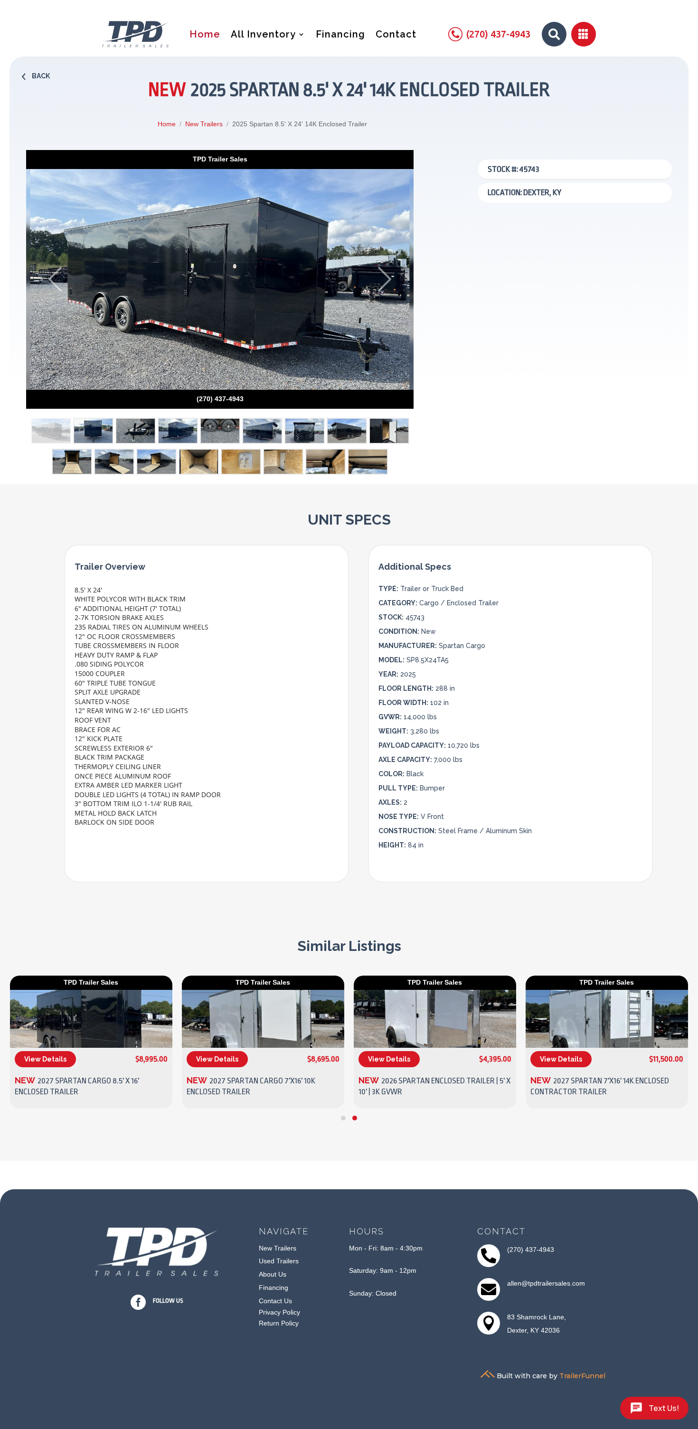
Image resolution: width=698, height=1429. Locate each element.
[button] (343, 1118)
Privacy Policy (279, 1312)
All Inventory (263, 35)
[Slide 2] (93, 431)
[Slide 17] (368, 462)
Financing (340, 35)
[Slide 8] (347, 431)
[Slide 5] (220, 431)
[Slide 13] (199, 462)
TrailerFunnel (582, 1375)
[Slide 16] (325, 462)
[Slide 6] (262, 431)
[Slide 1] (51, 431)
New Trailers (204, 124)
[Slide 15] (283, 462)
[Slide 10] (72, 462)
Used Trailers (279, 1261)
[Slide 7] (304, 431)
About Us (272, 1274)
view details (45, 1059)
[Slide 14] (241, 462)
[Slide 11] (114, 462)
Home (204, 35)
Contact (396, 35)
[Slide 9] (389, 431)
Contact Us (275, 1301)
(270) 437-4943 (530, 1249)
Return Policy (279, 1323)
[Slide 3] (135, 431)
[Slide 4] (178, 431)
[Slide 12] (156, 462)
